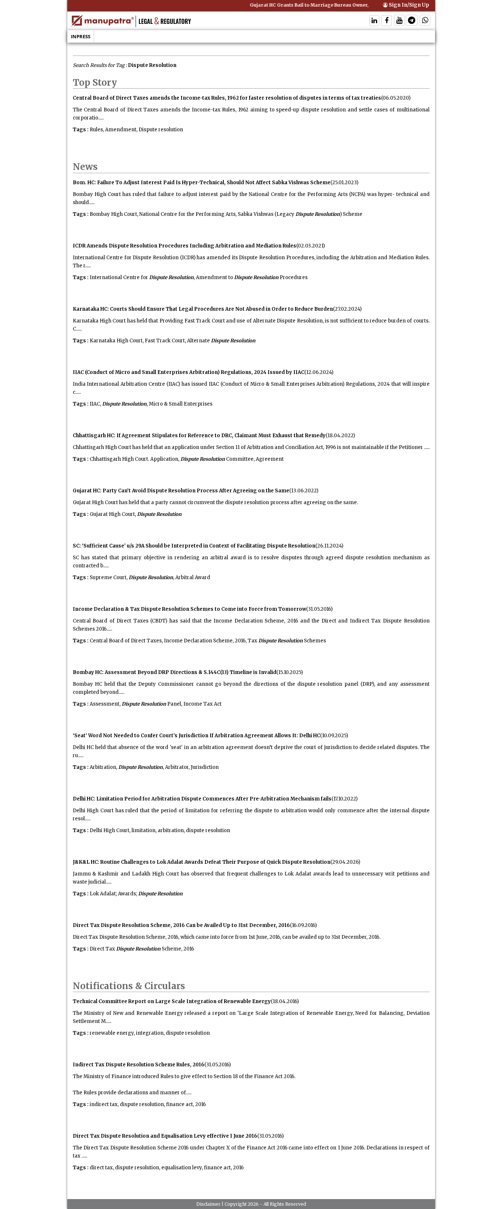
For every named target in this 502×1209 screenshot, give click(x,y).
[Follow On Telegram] (411, 21)
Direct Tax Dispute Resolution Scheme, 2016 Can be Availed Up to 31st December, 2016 (181, 925)
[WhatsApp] (425, 21)
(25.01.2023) (344, 182)
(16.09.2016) (303, 925)
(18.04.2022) (340, 435)
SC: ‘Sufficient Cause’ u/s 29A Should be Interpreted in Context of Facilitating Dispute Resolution (194, 546)
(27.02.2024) (347, 309)
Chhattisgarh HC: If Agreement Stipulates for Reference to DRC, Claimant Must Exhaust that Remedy (199, 435)
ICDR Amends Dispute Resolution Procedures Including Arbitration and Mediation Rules (184, 246)
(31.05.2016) (319, 609)
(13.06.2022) (303, 491)
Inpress (80, 36)
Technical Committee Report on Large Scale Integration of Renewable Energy (172, 1001)
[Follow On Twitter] (399, 21)
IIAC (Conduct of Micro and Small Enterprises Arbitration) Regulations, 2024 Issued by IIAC (188, 372)
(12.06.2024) (318, 372)
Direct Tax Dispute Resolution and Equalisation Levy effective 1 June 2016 (165, 1136)
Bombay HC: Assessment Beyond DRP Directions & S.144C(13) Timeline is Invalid (174, 672)
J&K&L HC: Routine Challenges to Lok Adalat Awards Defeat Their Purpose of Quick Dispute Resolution (201, 862)
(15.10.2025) (289, 672)
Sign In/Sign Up (408, 5)
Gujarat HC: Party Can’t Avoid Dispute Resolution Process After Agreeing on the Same (181, 491)
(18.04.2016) (285, 1001)
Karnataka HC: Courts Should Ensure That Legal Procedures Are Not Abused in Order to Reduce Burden (203, 309)
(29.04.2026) (345, 862)
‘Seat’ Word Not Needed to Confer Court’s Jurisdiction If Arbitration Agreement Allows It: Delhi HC (196, 735)
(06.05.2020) (395, 98)
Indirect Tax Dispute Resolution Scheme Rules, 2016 (138, 1065)
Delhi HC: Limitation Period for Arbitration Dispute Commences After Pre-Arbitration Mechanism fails (202, 799)
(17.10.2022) (344, 799)
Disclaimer (208, 1204)
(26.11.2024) (329, 546)
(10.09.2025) (334, 735)
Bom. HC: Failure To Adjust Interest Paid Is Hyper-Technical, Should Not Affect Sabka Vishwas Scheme (201, 182)
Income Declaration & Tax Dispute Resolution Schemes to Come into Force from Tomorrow (189, 609)
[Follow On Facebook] (386, 21)
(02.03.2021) (310, 246)
